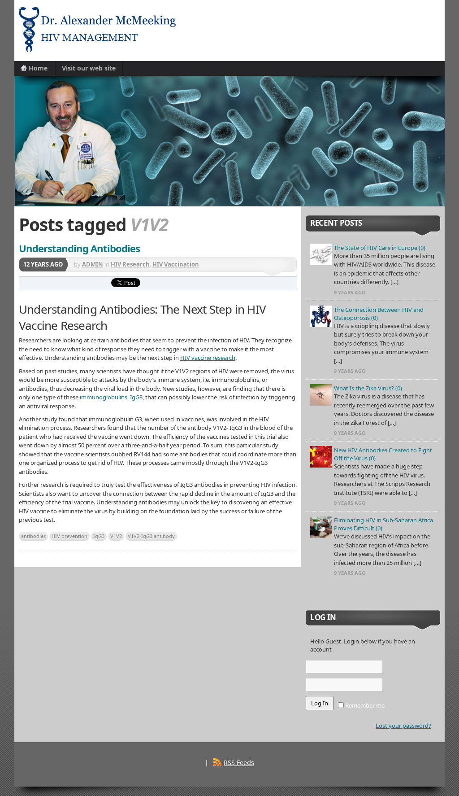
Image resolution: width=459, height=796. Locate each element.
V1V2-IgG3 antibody (151, 536)
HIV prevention (69, 536)
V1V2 (116, 536)
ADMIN (92, 264)
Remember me (364, 705)
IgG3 (98, 536)
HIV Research (130, 264)
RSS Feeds (239, 762)
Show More (373, 590)
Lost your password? (403, 726)
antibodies (33, 536)
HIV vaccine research (207, 358)
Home (38, 68)
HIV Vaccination (175, 264)
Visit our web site (89, 68)
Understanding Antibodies (79, 248)
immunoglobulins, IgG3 (111, 397)
